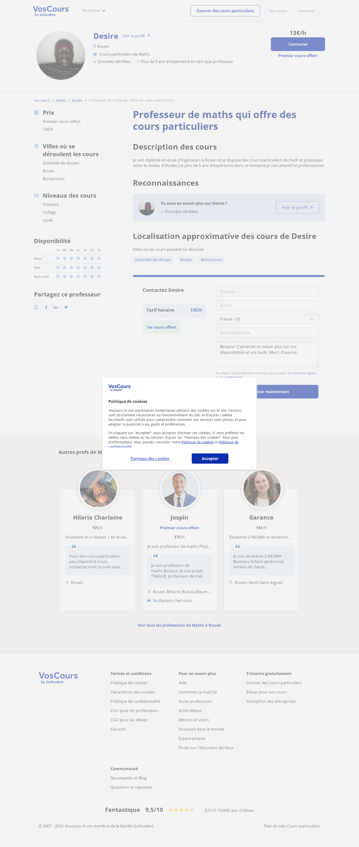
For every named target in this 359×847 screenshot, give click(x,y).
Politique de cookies (197, 442)
